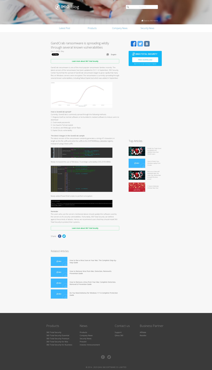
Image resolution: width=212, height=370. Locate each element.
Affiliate (143, 332)
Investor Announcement (90, 345)
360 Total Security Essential (57, 335)
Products (92, 28)
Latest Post (64, 28)
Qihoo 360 (119, 335)
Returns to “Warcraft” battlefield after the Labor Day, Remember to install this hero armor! (154, 175)
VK (147, 43)
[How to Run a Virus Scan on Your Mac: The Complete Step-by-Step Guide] (59, 261)
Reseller (143, 335)
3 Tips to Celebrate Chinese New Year (153, 187)
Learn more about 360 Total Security (85, 61)
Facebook (133, 43)
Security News (147, 28)
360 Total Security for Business (59, 345)
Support (118, 332)
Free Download (145, 60)
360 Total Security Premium (57, 338)
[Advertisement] (145, 103)
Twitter (140, 43)
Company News (120, 28)
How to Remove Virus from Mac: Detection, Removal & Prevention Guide (90, 272)
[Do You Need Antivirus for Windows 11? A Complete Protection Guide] (59, 294)
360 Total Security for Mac (57, 341)
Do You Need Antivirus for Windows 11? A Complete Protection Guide (94, 294)
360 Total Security (53, 332)
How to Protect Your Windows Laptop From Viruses (153, 163)
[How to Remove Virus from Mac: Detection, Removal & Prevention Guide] (59, 272)
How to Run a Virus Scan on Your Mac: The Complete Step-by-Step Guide (93, 261)
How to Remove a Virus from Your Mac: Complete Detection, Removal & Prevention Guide (93, 283)
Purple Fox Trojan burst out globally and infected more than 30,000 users (154, 151)
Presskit (83, 341)
